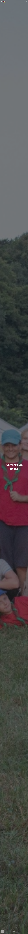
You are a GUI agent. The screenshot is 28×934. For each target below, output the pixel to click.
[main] (14, 467)
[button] (1, 2)
